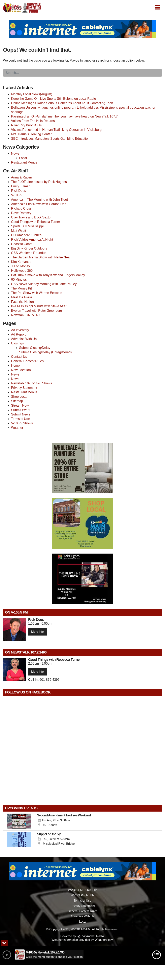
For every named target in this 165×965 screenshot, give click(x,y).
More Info (37, 631)
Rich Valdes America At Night (32, 239)
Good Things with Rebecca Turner (35, 221)
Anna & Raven (21, 177)
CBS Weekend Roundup (28, 253)
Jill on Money (20, 266)
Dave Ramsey (21, 213)
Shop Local (19, 396)
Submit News (20, 414)
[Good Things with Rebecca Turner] (14, 669)
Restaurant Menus (24, 162)
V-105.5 (16, 195)
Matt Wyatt (18, 230)
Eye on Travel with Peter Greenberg (36, 310)
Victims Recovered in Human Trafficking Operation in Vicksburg (56, 129)
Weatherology (104, 939)
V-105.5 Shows (22, 423)
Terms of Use (20, 419)
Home (15, 365)
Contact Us (19, 356)
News (15, 153)
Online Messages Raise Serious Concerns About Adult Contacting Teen (62, 103)
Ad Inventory (20, 330)
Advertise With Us (24, 339)
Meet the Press (21, 297)
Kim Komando (21, 261)
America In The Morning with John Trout (39, 199)
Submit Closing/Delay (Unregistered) (45, 352)
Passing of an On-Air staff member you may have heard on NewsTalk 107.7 (64, 116)
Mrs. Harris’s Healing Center (31, 134)
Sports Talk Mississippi (27, 226)
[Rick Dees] (14, 629)
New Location (21, 370)
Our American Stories (26, 235)
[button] (157, 7)
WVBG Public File (82, 895)
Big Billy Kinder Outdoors (29, 248)
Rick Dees (18, 190)
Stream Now (20, 405)
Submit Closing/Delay (34, 347)
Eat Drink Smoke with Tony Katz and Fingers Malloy (48, 275)
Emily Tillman (20, 186)
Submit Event (20, 410)
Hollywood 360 (22, 270)
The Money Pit (21, 288)
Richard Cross (21, 208)
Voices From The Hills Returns (33, 121)
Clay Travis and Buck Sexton (31, 217)
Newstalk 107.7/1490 (26, 315)
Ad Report (18, 334)
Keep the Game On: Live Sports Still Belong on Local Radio (53, 98)
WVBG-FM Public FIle (82, 890)
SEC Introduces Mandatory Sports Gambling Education (50, 138)
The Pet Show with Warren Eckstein (36, 293)
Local (23, 158)
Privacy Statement (24, 387)
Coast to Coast (21, 244)
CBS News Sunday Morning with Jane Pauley (44, 284)
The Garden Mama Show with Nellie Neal (40, 257)
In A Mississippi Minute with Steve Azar (38, 306)
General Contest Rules (27, 361)
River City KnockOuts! (26, 125)
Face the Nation (22, 301)
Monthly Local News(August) (31, 94)
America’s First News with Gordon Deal (39, 204)
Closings (17, 343)
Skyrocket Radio (92, 936)
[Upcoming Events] (19, 821)
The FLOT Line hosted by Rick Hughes (39, 182)
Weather (17, 427)
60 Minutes (19, 279)
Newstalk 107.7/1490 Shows (31, 383)
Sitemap (17, 401)
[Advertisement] (82, 29)
